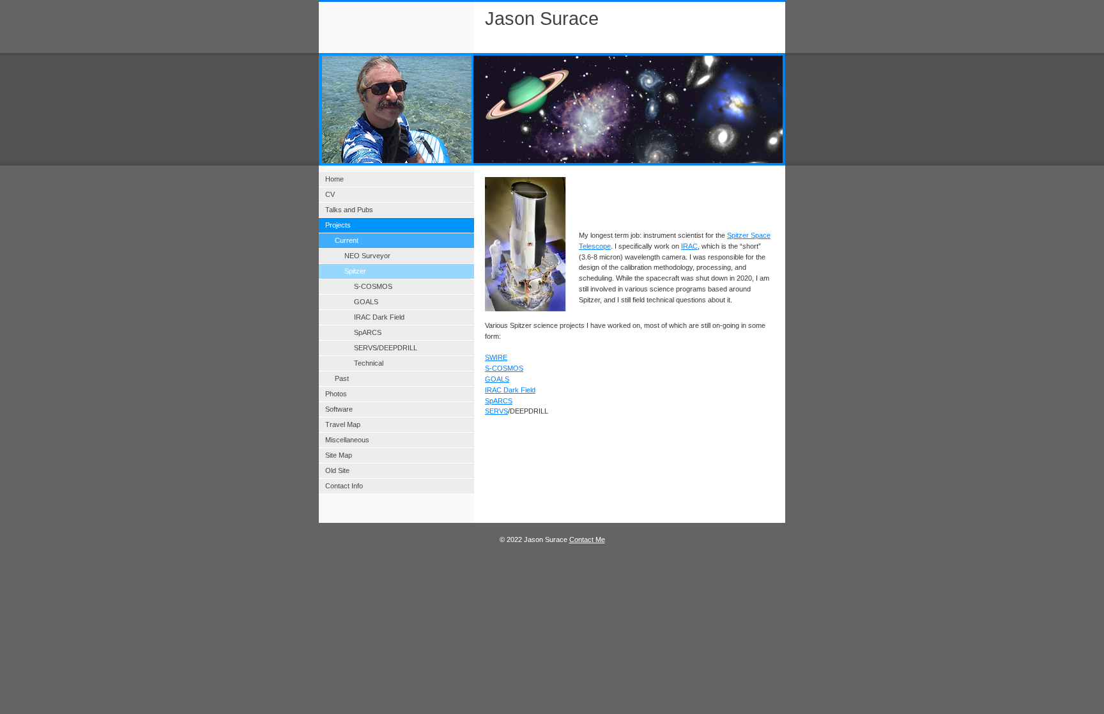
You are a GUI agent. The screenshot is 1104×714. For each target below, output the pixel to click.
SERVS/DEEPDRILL (385, 348)
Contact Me (587, 539)
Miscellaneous (347, 440)
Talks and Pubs (349, 209)
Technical (368, 363)
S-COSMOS (504, 368)
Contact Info (344, 486)
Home (334, 179)
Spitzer (355, 271)
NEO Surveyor (367, 256)
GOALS (497, 379)
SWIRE (496, 357)
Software (339, 409)
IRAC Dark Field (510, 390)
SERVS (496, 411)
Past (342, 378)
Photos (336, 394)
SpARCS (498, 401)
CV (330, 194)
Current (346, 240)
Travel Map (342, 424)
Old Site (337, 470)
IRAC (689, 246)
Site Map (338, 455)
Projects (338, 225)
